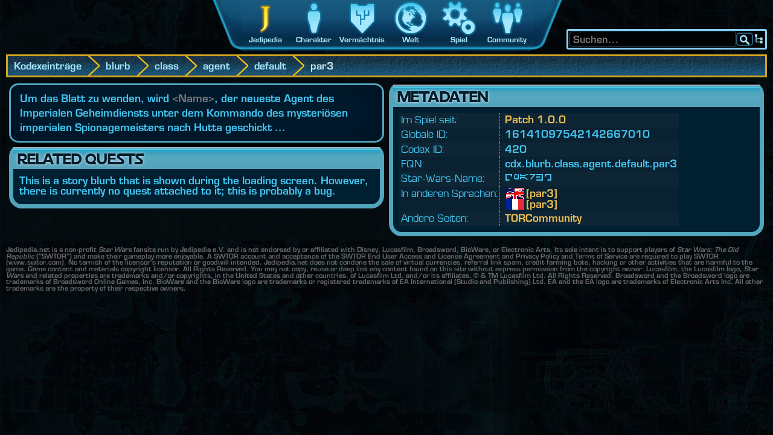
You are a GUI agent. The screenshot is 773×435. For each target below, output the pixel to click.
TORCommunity (543, 217)
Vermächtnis (362, 39)
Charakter (314, 39)
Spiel (459, 39)
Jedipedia (265, 39)
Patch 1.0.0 (535, 119)
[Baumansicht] (759, 39)
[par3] (535, 193)
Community (507, 39)
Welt (410, 39)
